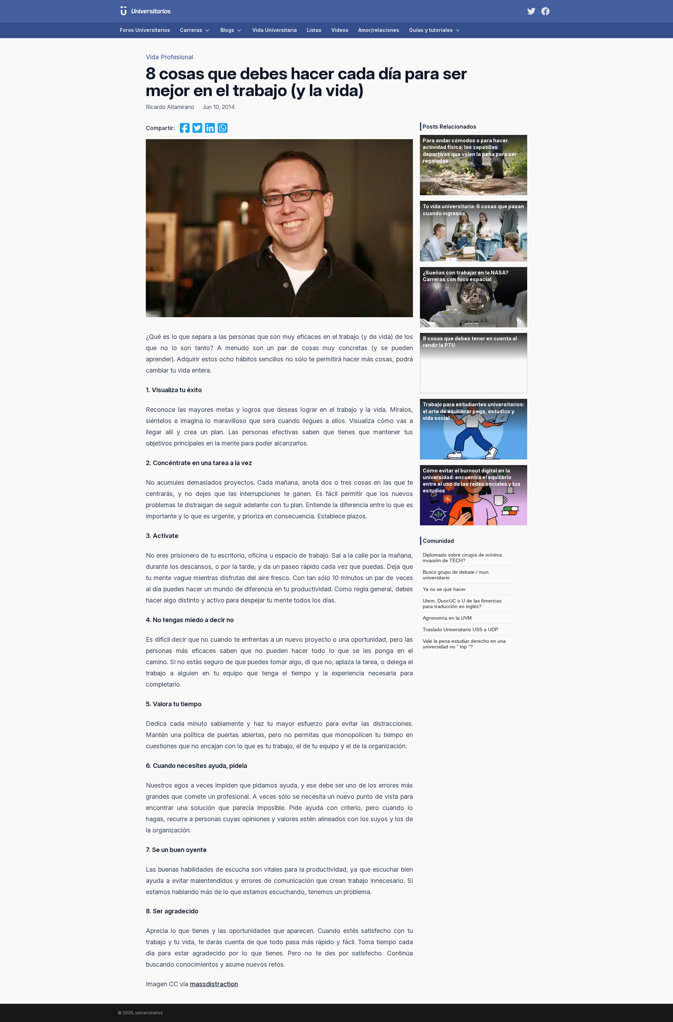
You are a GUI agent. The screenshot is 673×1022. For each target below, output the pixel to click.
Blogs (227, 30)
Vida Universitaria (274, 30)
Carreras (191, 30)
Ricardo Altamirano (170, 106)
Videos (339, 30)
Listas (314, 30)
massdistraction (214, 984)
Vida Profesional (169, 57)
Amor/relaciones (378, 30)
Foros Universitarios (145, 30)
